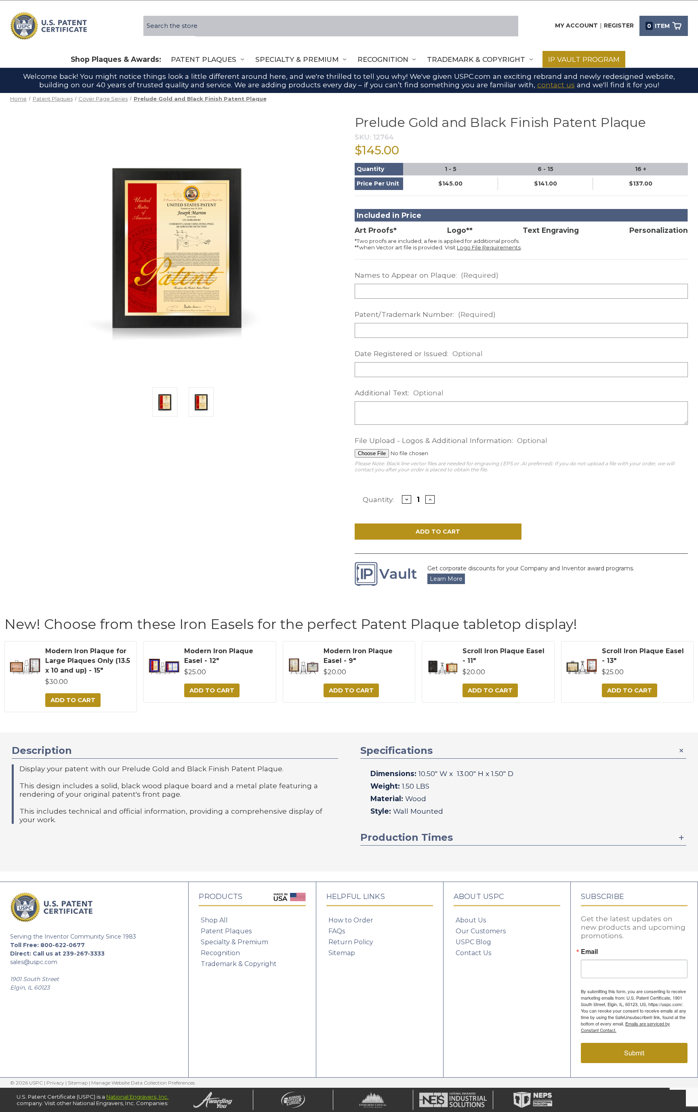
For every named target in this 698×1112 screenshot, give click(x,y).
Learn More (446, 578)
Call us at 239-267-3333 (69, 953)
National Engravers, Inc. (137, 1096)
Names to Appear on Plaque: (426, 275)
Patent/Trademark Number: (425, 314)
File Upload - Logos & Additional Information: (451, 440)
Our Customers (481, 931)
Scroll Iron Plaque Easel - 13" (643, 656)
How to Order (350, 920)
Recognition (382, 59)
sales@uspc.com (33, 962)
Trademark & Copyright (476, 59)
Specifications (396, 750)
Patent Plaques (203, 59)
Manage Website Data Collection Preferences (143, 1083)
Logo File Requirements (489, 247)
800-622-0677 (62, 945)
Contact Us (473, 953)
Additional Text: (399, 392)
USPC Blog (473, 942)
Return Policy (350, 942)
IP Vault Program (584, 59)
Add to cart (72, 700)
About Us (471, 920)
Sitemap (341, 953)
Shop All (214, 920)
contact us (556, 84)
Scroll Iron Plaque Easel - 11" (504, 656)
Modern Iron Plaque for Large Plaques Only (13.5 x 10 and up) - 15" (87, 660)
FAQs (336, 931)
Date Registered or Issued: (419, 353)
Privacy (55, 1083)
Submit (634, 1052)
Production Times (406, 837)
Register (619, 25)
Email (589, 951)
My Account (576, 25)
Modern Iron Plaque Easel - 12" (218, 656)
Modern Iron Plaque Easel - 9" (358, 656)
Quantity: (378, 499)
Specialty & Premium (296, 59)
